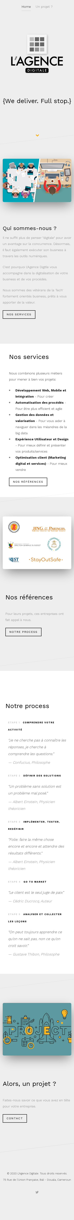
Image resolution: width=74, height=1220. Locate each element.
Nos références (28, 481)
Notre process (23, 632)
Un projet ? (44, 6)
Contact (15, 1118)
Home (26, 6)
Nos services (19, 314)
